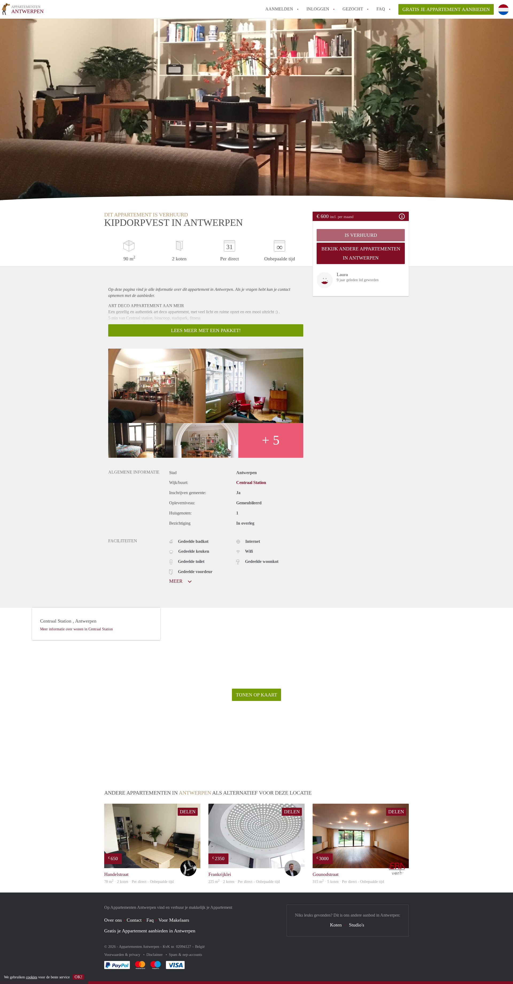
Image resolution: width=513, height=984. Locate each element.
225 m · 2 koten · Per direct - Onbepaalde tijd (244, 882)
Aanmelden (279, 9)
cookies (31, 977)
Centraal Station (251, 482)
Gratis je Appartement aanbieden (446, 9)
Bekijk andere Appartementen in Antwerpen (360, 253)
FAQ (380, 9)
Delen (188, 811)
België (200, 947)
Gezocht (353, 9)
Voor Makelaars (173, 920)
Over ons (113, 920)
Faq (150, 920)
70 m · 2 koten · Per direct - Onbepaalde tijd (139, 882)
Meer (176, 581)
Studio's (356, 925)
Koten (336, 925)
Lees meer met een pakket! (206, 330)
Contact (134, 920)
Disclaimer (155, 955)
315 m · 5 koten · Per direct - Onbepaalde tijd (348, 882)
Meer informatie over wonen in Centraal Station (76, 629)
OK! (78, 977)
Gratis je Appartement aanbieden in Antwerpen (149, 930)
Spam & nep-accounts (185, 955)
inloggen (317, 9)
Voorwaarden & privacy (122, 955)
